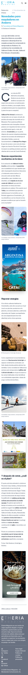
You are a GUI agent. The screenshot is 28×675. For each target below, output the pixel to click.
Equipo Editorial (20, 651)
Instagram (4, 651)
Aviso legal (18, 649)
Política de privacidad (18, 658)
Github (5, 665)
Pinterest (4, 663)
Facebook (4, 659)
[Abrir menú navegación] (25, 3)
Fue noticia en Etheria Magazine (13, 26)
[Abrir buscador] (22, 3)
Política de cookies (18, 654)
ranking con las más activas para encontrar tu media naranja (13, 500)
